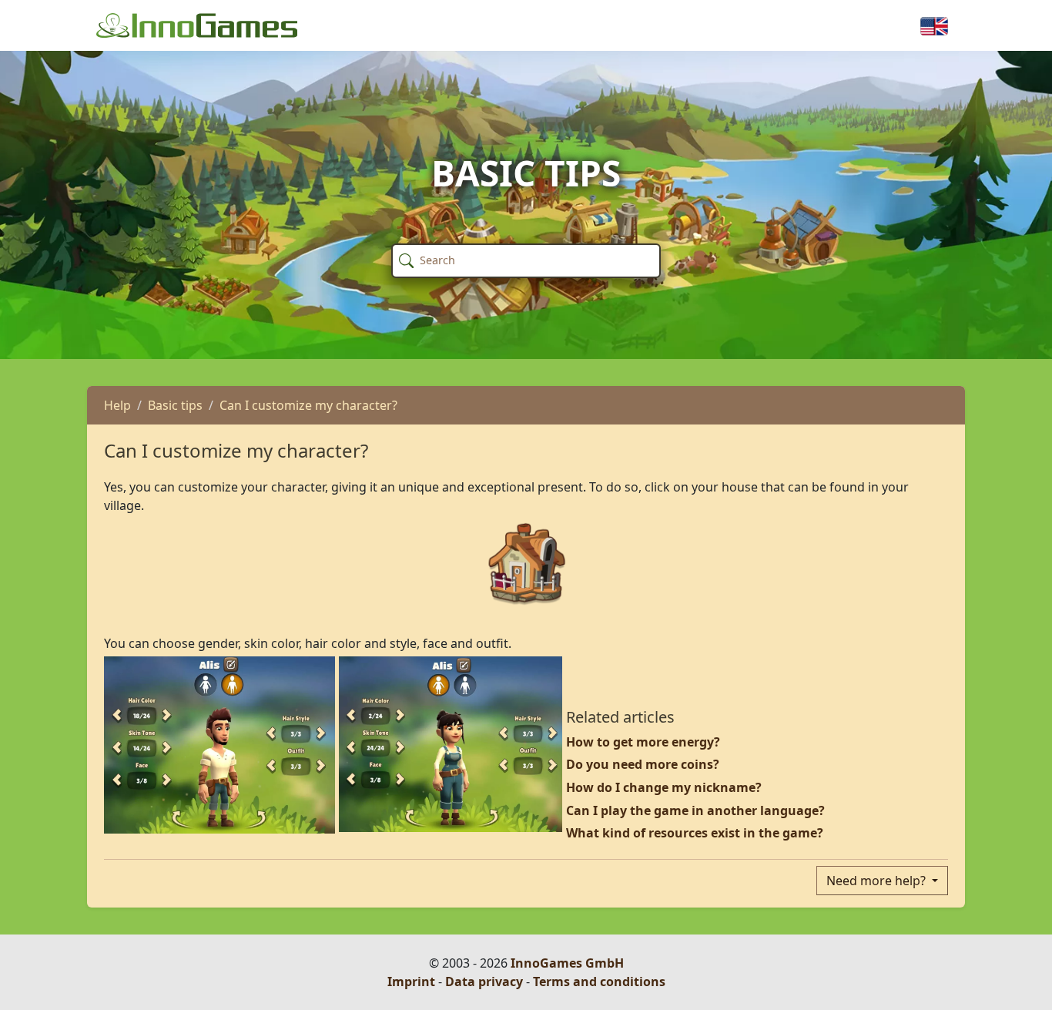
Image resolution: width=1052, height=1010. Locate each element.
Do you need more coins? (642, 764)
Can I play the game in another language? (695, 810)
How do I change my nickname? (664, 787)
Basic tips (175, 405)
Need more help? (877, 880)
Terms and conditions (599, 981)
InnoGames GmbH (567, 963)
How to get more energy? (643, 741)
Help (117, 405)
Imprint (411, 981)
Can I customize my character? (308, 405)
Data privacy (484, 981)
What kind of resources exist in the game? (694, 832)
